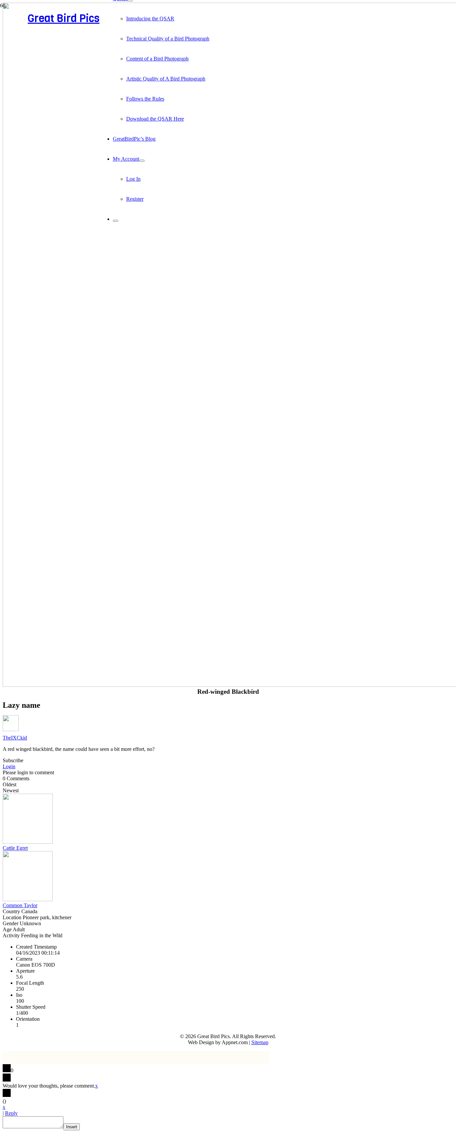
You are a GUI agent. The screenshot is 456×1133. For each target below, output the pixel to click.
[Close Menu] (115, 221)
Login (9, 766)
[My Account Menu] (142, 161)
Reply (11, 1113)
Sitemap (259, 1042)
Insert (71, 1126)
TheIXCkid (15, 738)
